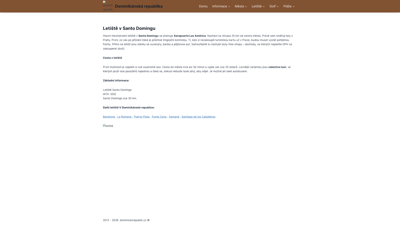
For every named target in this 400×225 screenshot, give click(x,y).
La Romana (124, 116)
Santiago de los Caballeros (198, 116)
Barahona (109, 116)
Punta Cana (159, 116)
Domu (203, 6)
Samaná (174, 116)
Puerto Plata (142, 116)
